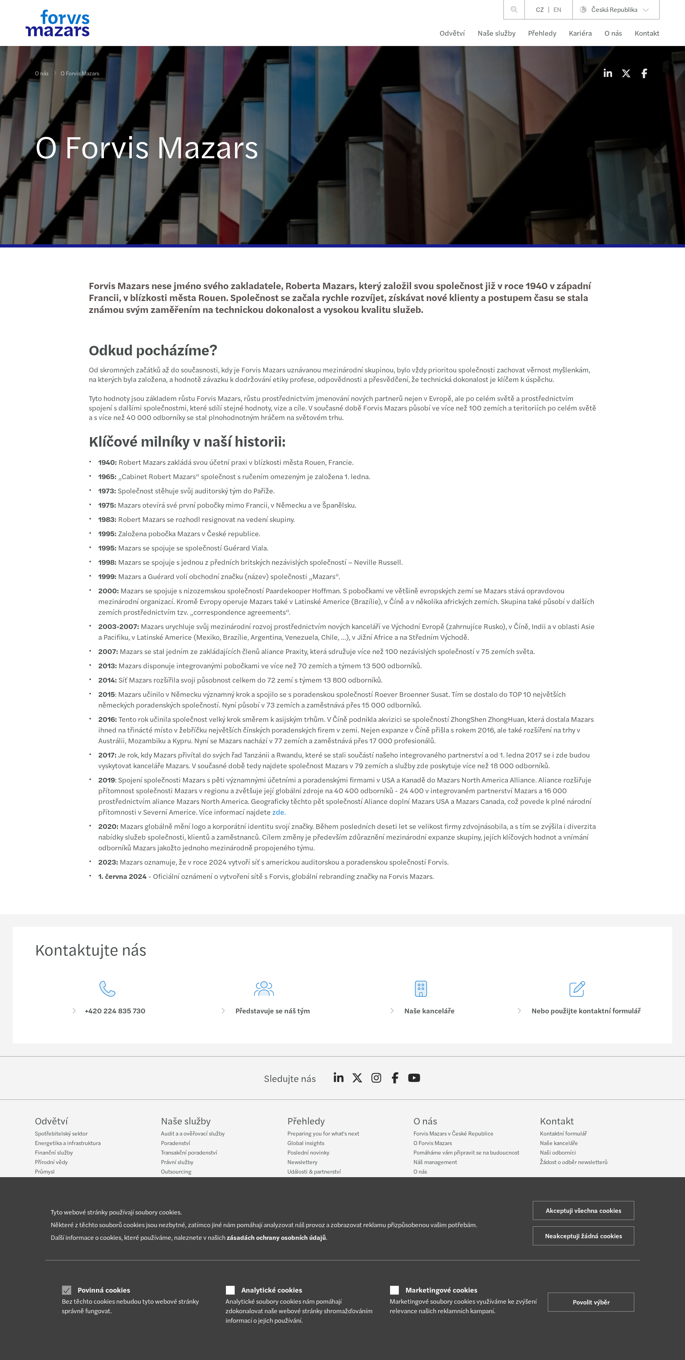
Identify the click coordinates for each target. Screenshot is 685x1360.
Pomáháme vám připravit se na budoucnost (466, 1152)
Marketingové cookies (441, 1289)
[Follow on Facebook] (395, 1078)
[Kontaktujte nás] (107, 998)
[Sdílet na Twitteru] (626, 73)
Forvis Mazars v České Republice (453, 1133)
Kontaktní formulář (563, 1133)
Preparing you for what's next (323, 1133)
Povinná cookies (104, 1289)
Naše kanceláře (559, 1143)
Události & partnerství (314, 1171)
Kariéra (580, 33)
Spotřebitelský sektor (61, 1133)
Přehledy (542, 33)
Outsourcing (176, 1171)
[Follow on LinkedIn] (339, 1078)
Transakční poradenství (189, 1152)
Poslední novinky (308, 1152)
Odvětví (452, 33)
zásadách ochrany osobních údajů (276, 1237)
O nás (613, 33)
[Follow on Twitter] (357, 1078)
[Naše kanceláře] (420, 998)
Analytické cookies (271, 1289)
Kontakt (647, 33)
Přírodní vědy (51, 1162)
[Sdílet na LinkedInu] (608, 73)
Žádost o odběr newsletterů (574, 1162)
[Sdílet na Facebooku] (644, 73)
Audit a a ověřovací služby (193, 1133)
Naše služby (496, 33)
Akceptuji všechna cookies (583, 1210)
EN (557, 9)
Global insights (305, 1143)
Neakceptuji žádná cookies (583, 1235)
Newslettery (302, 1162)
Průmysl (45, 1171)
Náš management (435, 1162)
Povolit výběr (591, 1301)
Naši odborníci (558, 1152)
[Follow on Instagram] (376, 1078)
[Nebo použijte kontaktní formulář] (577, 998)
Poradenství (175, 1143)
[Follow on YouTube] (414, 1078)
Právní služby (177, 1162)
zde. (279, 812)
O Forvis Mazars (432, 1143)
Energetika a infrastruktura (68, 1143)
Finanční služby (54, 1152)
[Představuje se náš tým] (264, 998)
